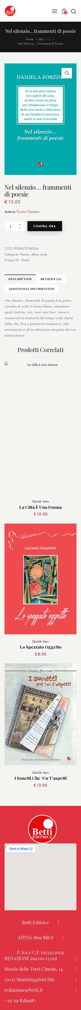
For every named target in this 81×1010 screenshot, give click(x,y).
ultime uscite (39, 254)
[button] (54, 11)
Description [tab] (20, 279)
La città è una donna (40, 507)
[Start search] (73, 11)
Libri (41, 39)
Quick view (40, 501)
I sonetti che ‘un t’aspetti (40, 778)
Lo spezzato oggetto (40, 647)
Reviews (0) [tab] (51, 279)
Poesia (24, 254)
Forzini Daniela (28, 211)
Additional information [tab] (31, 289)
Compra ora (45, 226)
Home (30, 39)
